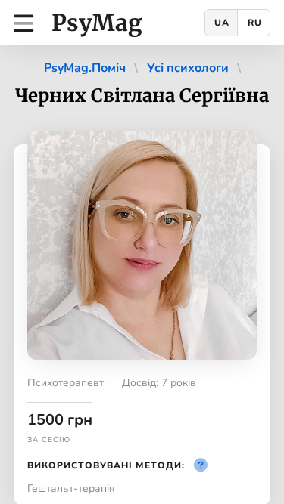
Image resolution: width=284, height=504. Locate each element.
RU (255, 23)
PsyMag (96, 22)
